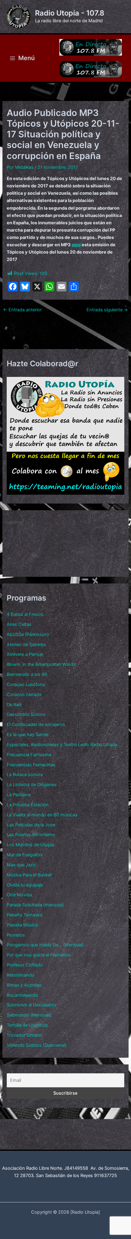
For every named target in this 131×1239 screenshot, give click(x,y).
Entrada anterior (22, 310)
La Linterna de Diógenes (32, 784)
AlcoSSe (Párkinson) (28, 634)
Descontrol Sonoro (26, 714)
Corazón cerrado (24, 694)
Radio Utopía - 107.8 (69, 13)
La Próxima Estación (28, 804)
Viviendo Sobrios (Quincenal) (36, 1045)
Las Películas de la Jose (31, 825)
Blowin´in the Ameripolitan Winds (41, 664)
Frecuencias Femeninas (31, 765)
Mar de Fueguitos (25, 855)
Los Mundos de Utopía (30, 844)
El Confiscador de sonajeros (36, 724)
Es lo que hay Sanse (27, 734)
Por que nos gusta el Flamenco (39, 955)
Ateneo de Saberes (26, 644)
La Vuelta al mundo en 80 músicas (42, 815)
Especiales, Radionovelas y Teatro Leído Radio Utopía (62, 744)
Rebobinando (20, 975)
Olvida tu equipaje (25, 885)
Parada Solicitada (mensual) (35, 905)
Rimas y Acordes (24, 985)
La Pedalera (18, 794)
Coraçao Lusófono (26, 684)
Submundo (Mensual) (29, 1015)
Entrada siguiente (107, 310)
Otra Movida (19, 895)
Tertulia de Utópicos (27, 1025)
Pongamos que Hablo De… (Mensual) (45, 945)
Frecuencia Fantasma (29, 754)
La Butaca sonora (25, 774)
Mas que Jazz (21, 865)
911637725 (105, 1175)
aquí (76, 244)
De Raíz (14, 704)
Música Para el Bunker (29, 875)
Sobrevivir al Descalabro (31, 1005)
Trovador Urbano (24, 1035)
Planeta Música (22, 925)
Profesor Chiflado (25, 965)
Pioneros (16, 935)
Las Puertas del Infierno (31, 834)
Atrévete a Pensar (25, 654)
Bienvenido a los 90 (27, 674)
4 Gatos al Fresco (25, 614)
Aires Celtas (19, 624)
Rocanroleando (22, 995)
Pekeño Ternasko (25, 915)
